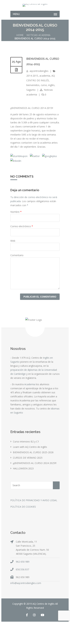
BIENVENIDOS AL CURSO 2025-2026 (33, 452)
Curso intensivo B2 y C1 (26, 441)
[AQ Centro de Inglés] (35, 5)
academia (44, 75)
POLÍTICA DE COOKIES (23, 506)
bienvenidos (32, 85)
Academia (29, 384)
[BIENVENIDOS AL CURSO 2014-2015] (16, 69)
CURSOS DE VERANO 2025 (27, 457)
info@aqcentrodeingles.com (25, 583)
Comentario (16, 255)
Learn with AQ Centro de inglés (30, 446)
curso (44, 85)
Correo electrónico (21, 226)
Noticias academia (38, 35)
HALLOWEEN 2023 (23, 468)
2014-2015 (32, 75)
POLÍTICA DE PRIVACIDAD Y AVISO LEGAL (33, 500)
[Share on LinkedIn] (15, 160)
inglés (51, 85)
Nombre (16, 211)
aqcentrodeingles (39, 71)
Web (12, 240)
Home (19, 35)
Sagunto (31, 89)
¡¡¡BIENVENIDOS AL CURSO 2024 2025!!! (34, 463)
